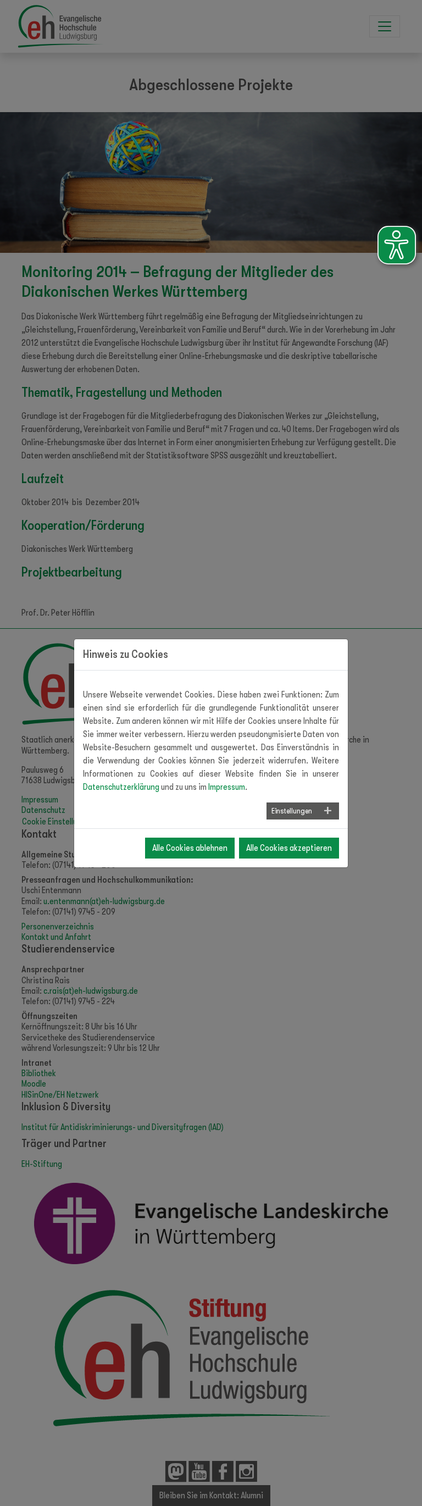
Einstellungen (291, 810)
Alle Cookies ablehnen (189, 848)
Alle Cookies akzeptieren (289, 848)
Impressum (226, 787)
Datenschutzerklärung (121, 787)
